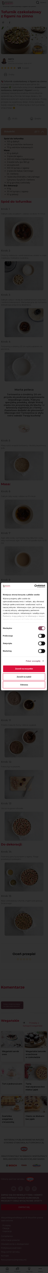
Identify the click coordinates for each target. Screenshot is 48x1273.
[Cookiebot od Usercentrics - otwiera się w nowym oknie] (34, 586)
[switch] (41, 636)
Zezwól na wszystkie (24, 669)
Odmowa (24, 685)
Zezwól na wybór (24, 677)
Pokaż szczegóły (33, 661)
